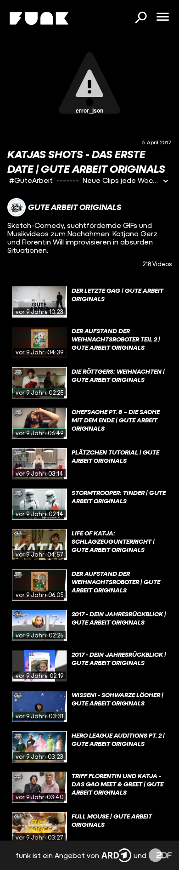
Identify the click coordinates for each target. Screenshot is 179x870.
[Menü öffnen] (162, 17)
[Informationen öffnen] (166, 182)
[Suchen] (140, 18)
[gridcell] (89, 302)
